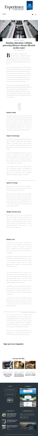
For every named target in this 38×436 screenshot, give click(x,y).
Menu (4, 13)
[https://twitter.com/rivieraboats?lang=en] (27, 414)
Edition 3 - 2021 (5, 371)
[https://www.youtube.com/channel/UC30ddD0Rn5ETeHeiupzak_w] (21, 417)
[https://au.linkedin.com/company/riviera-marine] (30, 414)
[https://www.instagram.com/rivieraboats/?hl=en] (24, 414)
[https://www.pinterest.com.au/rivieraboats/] (33, 414)
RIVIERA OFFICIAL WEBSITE (10, 394)
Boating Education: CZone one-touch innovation (7, 375)
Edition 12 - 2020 (32, 371)
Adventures (27, 371)
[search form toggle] (35, 14)
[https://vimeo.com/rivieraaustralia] (24, 417)
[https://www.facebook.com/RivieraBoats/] (21, 414)
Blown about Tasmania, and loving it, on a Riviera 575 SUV (12, 427)
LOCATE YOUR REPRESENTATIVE (10, 389)
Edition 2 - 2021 (16, 371)
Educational (10, 371)
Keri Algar (15, 50)
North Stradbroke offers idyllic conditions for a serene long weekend (12, 415)
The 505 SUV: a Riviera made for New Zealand (30, 374)
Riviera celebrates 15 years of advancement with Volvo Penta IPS (19, 375)
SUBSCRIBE (31, 349)
